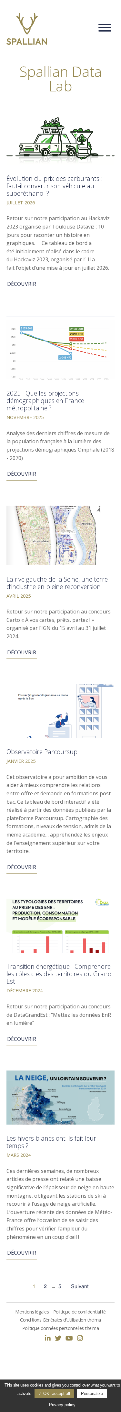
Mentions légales (32, 1312)
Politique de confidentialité (79, 1312)
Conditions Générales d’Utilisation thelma (60, 1320)
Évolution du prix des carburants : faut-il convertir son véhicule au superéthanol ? (54, 186)
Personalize (92, 1393)
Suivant (79, 1286)
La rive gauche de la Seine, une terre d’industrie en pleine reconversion (57, 583)
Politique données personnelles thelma (60, 1328)
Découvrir (21, 283)
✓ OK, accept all (54, 1393)
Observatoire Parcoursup (41, 751)
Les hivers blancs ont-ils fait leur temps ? (51, 1142)
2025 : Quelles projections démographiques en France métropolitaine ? (45, 400)
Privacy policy (62, 1404)
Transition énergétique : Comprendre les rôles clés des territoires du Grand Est (59, 974)
